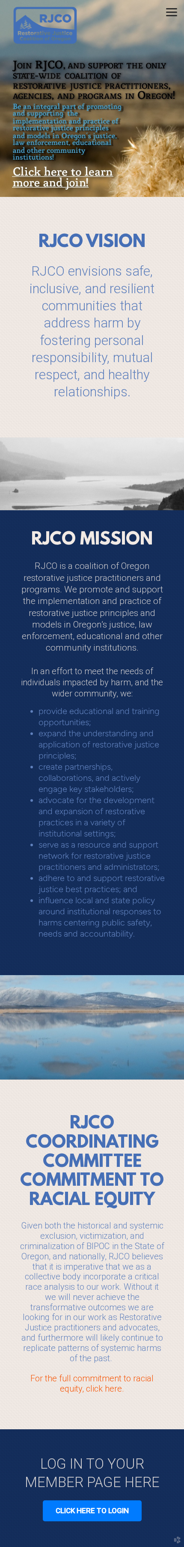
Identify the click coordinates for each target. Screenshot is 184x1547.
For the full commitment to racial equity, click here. (92, 1383)
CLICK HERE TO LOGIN (92, 1510)
